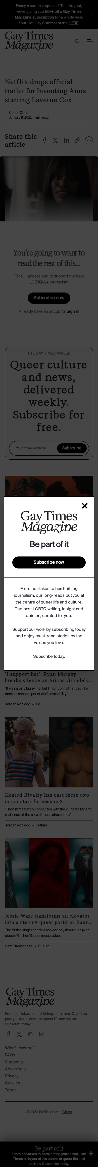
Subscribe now (49, 562)
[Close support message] (85, 506)
